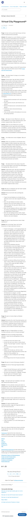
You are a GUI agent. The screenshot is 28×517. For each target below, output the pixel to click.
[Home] (2, 2)
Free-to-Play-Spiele (14, 6)
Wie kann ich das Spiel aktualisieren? (9, 497)
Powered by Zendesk (8, 515)
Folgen (4, 27)
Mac (2, 446)
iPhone (3, 438)
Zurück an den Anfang (6, 484)
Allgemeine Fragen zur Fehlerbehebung (10, 455)
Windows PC (4, 445)
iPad (2, 440)
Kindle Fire (4, 443)
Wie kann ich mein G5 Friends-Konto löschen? (12, 494)
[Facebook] (2, 466)
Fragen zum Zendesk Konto (7, 458)
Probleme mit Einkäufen (6, 460)
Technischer (4, 433)
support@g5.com (7, 93)
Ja (10, 473)
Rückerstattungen (5, 461)
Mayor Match (4, 499)
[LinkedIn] (5, 466)
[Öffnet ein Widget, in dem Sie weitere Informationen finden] (22, 514)
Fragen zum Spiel (22, 6)
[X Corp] (3, 466)
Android (3, 441)
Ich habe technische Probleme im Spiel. (10, 502)
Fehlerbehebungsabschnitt (7, 449)
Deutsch (24, 511)
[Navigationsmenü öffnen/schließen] (24, 2)
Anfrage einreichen (18, 480)
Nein (17, 473)
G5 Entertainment (5, 6)
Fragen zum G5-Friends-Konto (8, 456)
